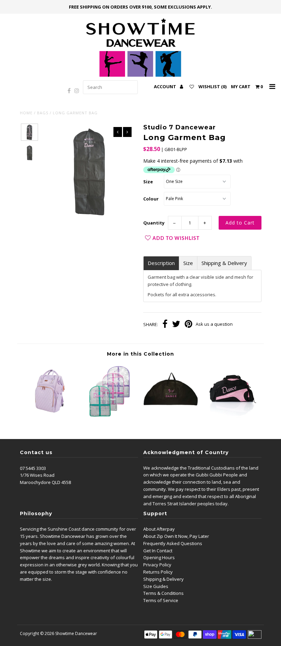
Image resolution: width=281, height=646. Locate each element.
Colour (151, 199)
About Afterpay (159, 529)
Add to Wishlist (175, 238)
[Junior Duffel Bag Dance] (231, 418)
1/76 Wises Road (37, 475)
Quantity (153, 223)
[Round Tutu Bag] (170, 418)
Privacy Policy (157, 565)
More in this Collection (140, 354)
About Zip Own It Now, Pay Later (176, 536)
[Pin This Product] (188, 325)
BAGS (42, 112)
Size (148, 181)
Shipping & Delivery (224, 263)
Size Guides (155, 586)
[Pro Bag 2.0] (50, 418)
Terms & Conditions (163, 593)
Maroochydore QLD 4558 (45, 482)
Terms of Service (160, 600)
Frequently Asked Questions (172, 543)
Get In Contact (157, 550)
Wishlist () (212, 86)
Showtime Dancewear (76, 633)
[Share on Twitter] (176, 325)
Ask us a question (214, 324)
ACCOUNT (165, 86)
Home (26, 112)
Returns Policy (158, 572)
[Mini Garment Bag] (110, 418)
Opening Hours (159, 557)
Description (161, 263)
